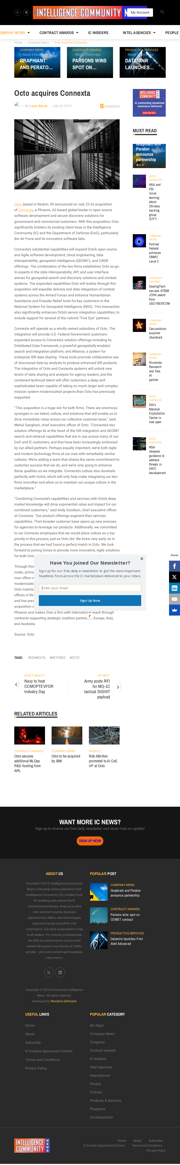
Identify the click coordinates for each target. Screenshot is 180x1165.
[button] (90, 562)
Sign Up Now (90, 600)
